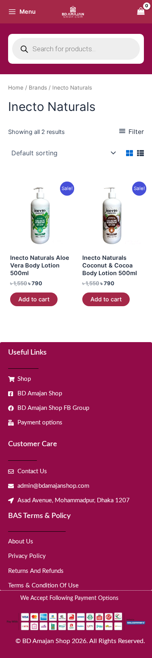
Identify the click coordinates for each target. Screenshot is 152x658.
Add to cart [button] (33, 299)
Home (16, 87)
